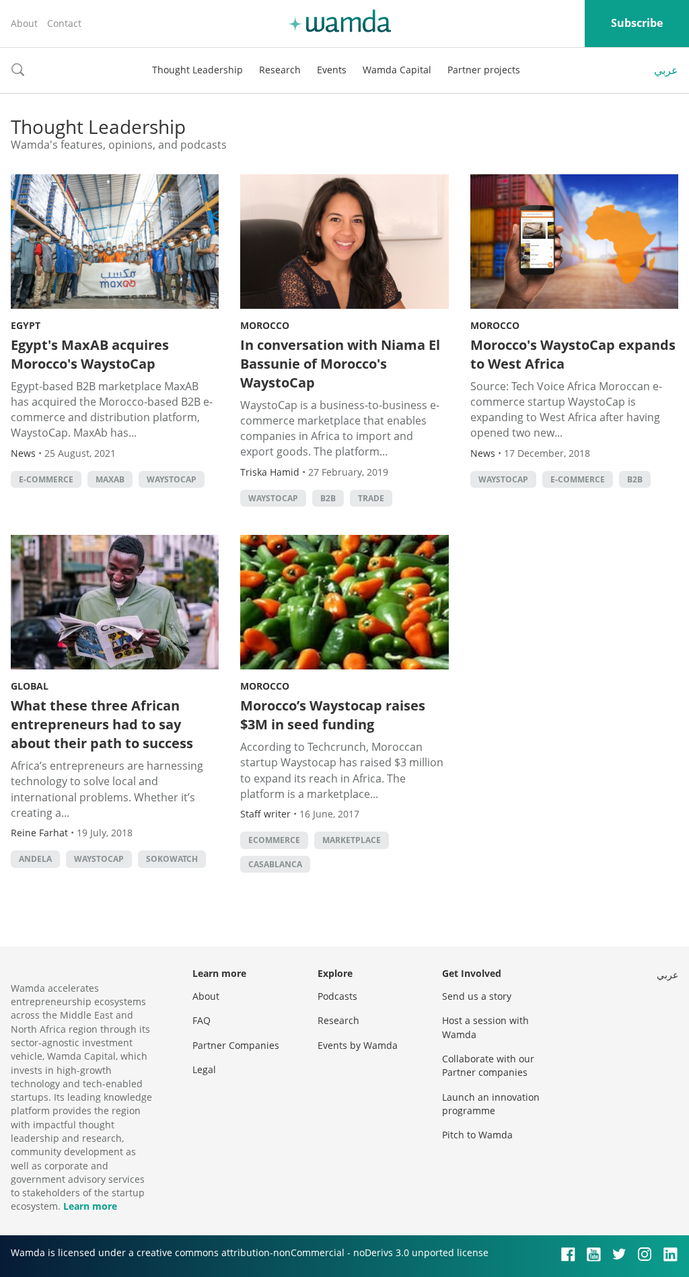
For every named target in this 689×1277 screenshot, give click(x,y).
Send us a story (476, 996)
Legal (204, 1069)
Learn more (90, 1206)
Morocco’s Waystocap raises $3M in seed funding (332, 714)
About (24, 23)
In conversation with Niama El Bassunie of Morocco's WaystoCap (340, 364)
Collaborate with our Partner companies (488, 1065)
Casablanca (275, 864)
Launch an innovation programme (491, 1104)
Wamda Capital (397, 69)
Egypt (25, 325)
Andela (35, 859)
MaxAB (110, 479)
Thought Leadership (197, 69)
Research (280, 69)
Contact (64, 23)
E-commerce (46, 479)
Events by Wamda (358, 1045)
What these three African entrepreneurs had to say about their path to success (102, 724)
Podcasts (337, 996)
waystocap (171, 479)
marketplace (351, 840)
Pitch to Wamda (477, 1134)
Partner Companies (235, 1045)
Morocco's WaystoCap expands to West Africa (573, 354)
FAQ (201, 1020)
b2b (328, 498)
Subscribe (637, 22)
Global (29, 686)
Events (332, 69)
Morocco (264, 325)
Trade (371, 498)
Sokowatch (172, 859)
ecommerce (274, 840)
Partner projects (483, 69)
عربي (666, 70)
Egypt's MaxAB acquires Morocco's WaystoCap (90, 354)
